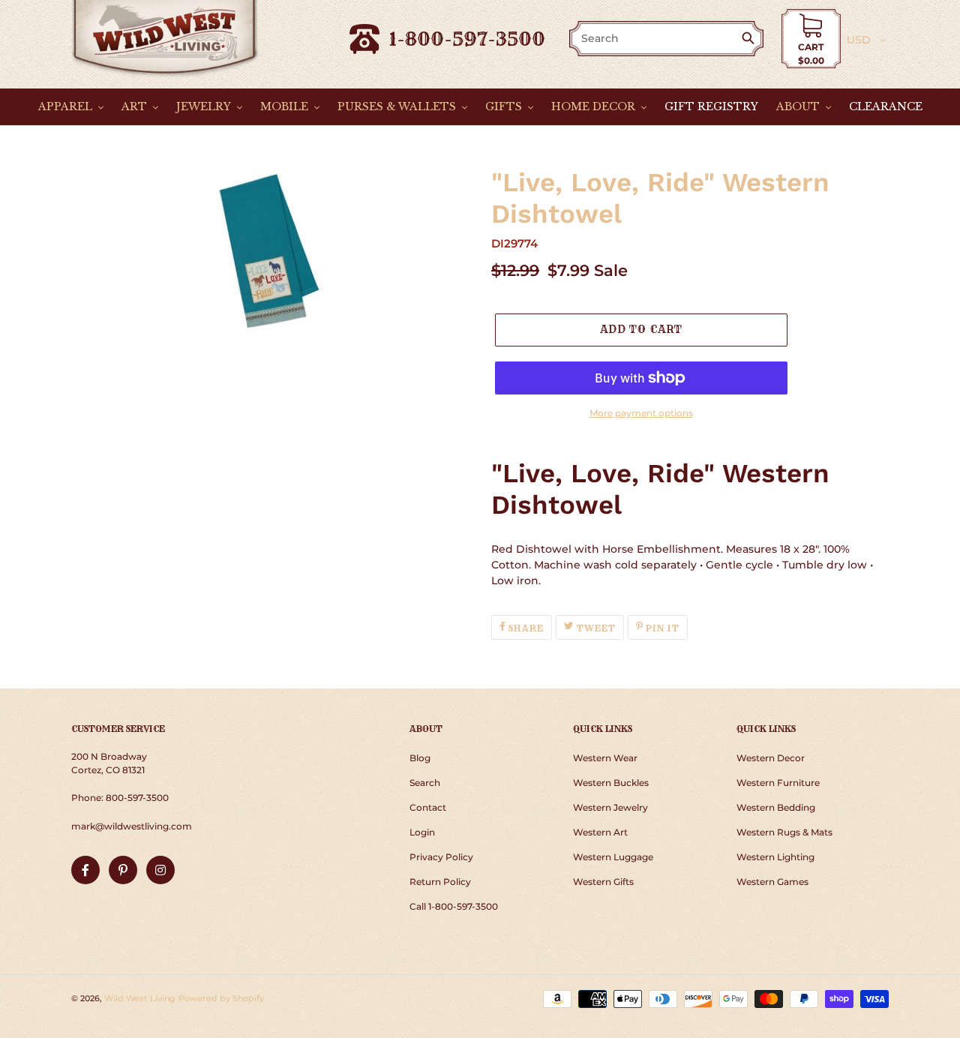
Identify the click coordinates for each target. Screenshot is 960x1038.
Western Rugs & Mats (784, 832)
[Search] (751, 39)
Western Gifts (603, 881)
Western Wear (605, 758)
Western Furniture (778, 782)
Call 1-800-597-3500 (454, 906)
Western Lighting (775, 856)
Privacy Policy (441, 856)
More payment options (641, 412)
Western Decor (770, 758)
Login (422, 832)
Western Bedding (775, 807)
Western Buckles (611, 782)
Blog (420, 758)
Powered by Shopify (221, 998)
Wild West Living (140, 998)
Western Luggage (613, 856)
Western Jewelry (610, 807)
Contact (428, 807)
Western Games (772, 881)
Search (425, 782)
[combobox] (656, 38)
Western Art (600, 832)
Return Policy (440, 881)
